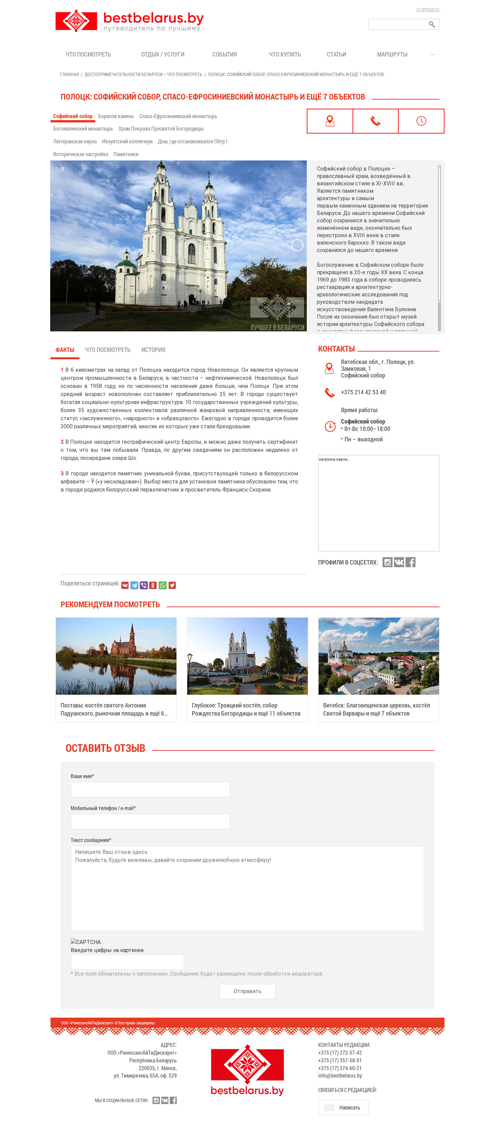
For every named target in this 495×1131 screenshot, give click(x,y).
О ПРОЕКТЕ (428, 9)
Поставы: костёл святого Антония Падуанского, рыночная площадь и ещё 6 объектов (112, 713)
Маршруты (392, 54)
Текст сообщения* (91, 839)
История (153, 349)
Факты (65, 349)
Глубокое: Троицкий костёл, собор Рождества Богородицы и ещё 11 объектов (246, 709)
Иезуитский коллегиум (127, 141)
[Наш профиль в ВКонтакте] (399, 562)
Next (297, 245)
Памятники (125, 153)
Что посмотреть (88, 54)
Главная (69, 74)
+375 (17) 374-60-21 (340, 1067)
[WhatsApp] (163, 585)
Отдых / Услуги (163, 54)
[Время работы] (421, 121)
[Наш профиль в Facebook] (410, 562)
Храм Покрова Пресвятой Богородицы (161, 128)
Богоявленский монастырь (83, 128)
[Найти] (432, 24)
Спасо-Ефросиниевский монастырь (178, 115)
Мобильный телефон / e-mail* (103, 807)
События (226, 54)
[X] (172, 585)
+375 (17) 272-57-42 (340, 1052)
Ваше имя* (82, 775)
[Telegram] (134, 585)
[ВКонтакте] (125, 585)
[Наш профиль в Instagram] (388, 562)
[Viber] (144, 585)
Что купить (285, 54)
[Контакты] (376, 121)
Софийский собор (73, 115)
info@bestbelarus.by (340, 1075)
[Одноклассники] (153, 585)
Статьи (338, 54)
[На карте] (330, 121)
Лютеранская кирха (75, 141)
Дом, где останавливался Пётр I (192, 141)
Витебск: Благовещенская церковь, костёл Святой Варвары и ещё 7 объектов (376, 709)
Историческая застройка (80, 153)
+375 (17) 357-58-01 (340, 1060)
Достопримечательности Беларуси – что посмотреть (143, 74)
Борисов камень (116, 115)
